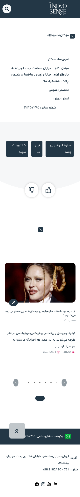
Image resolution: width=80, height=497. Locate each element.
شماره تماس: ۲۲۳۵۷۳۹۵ (40, 108)
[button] (64, 382)
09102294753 (25, 436)
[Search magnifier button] (7, 9)
